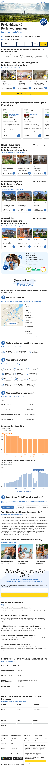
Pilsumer (9, 532)
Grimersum (42, 618)
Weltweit (3, 746)
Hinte (36, 618)
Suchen (43, 44)
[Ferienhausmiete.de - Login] (44, 1)
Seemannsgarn (21, 83)
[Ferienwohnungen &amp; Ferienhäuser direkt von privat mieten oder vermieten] (2, 1)
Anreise (20, 43)
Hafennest (4, 83)
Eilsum (9, 639)
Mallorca (3, 743)
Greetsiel (5, 639)
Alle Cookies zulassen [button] (36, 761)
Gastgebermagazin (40, 741)
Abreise (27, 43)
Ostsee (3, 741)
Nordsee (3, 738)
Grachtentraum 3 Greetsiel (14, 630)
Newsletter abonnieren (24, 594)
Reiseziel (5, 43)
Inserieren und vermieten (41, 738)
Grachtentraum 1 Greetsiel (33, 628)
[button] (47, 1)
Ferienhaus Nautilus (38, 83)
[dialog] (36, 754)
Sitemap (3, 748)
